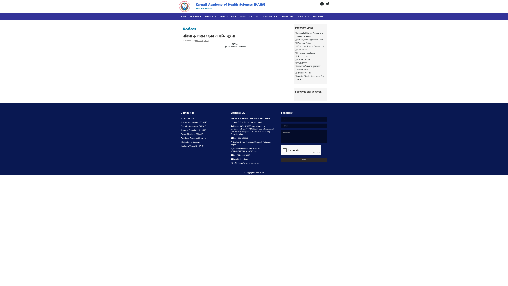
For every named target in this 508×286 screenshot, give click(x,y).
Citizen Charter (303, 59)
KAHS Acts (302, 49)
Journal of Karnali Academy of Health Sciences (310, 34)
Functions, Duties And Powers (193, 138)
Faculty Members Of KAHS (192, 134)
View (236, 44)
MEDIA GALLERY (227, 16)
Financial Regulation (306, 53)
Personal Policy (304, 43)
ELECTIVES (318, 16)
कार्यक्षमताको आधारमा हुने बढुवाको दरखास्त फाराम (308, 68)
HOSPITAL (209, 16)
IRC (257, 16)
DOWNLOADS (246, 16)
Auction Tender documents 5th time (310, 78)
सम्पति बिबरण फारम (304, 73)
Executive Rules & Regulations (310, 46)
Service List (302, 56)
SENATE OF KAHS (188, 118)
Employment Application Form (310, 40)
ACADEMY (195, 16)
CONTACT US (287, 16)
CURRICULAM (303, 16)
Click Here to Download (236, 47)
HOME (183, 16)
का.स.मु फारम (302, 63)
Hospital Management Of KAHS (194, 122)
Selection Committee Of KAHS (193, 130)
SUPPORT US (269, 16)
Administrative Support (190, 142)
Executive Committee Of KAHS (193, 126)
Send (304, 159)
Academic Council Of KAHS (192, 146)
